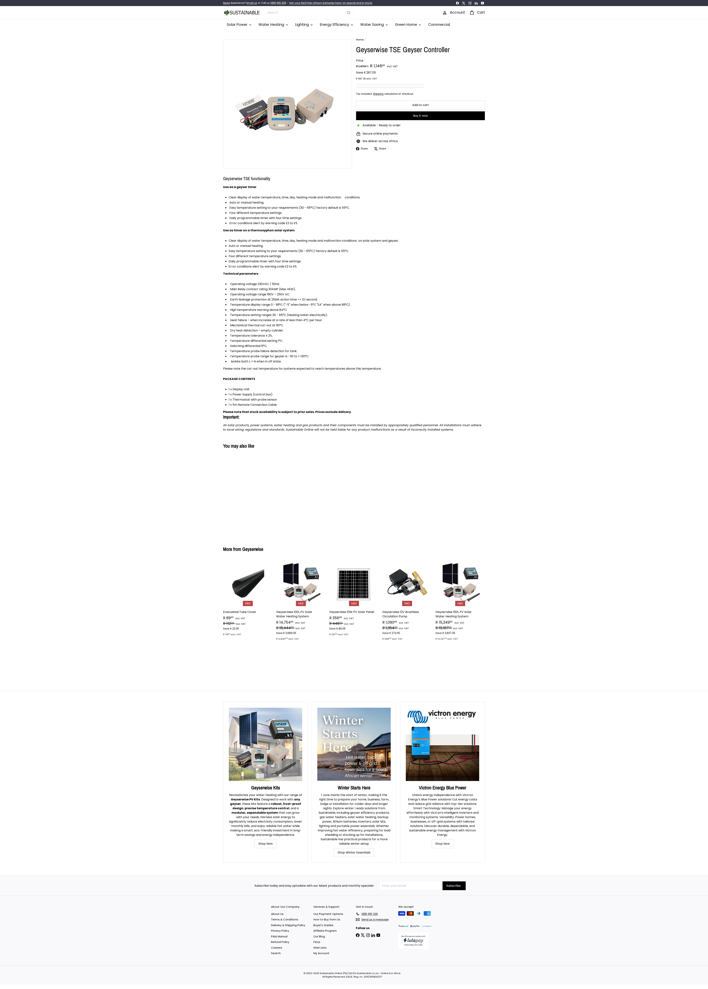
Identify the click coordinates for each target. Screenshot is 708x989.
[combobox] (309, 12)
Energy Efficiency (335, 24)
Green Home (406, 24)
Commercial (439, 24)
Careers (276, 948)
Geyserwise (252, 549)
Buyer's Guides (323, 925)
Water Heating (271, 24)
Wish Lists (320, 948)
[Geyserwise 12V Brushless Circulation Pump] (407, 602)
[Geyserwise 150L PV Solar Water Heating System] (460, 602)
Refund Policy (280, 942)
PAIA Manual (279, 936)
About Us (277, 914)
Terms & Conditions (284, 919)
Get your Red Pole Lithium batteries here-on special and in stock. (331, 3)
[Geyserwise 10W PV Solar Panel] (354, 599)
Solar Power (237, 24)
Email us (252, 3)
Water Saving (372, 24)
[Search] (348, 12)
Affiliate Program (325, 931)
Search (276, 953)
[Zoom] (287, 104)
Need (226, 3)
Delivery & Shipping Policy (288, 925)
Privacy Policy (280, 931)
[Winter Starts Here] (354, 744)
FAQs (316, 942)
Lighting (302, 24)
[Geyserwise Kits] (265, 744)
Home (360, 39)
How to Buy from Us (326, 919)
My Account (321, 953)
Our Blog (319, 936)
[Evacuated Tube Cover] (248, 599)
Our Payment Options (328, 914)
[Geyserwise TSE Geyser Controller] (243, 494)
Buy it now (420, 116)
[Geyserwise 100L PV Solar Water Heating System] (301, 602)
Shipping (378, 94)
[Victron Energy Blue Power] (442, 744)
